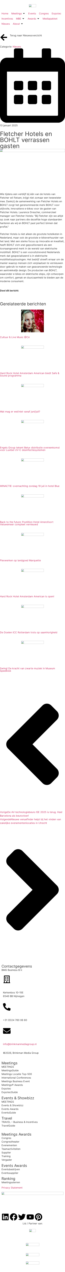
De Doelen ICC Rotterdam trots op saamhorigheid (28, 632)
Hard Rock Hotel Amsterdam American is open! (27, 596)
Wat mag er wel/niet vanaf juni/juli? (20, 411)
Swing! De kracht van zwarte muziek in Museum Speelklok (27, 669)
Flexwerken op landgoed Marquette (20, 560)
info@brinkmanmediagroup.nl (20, 1044)
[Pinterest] (38, 1217)
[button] (18, 13)
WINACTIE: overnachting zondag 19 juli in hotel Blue (29, 485)
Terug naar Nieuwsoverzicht (26, 35)
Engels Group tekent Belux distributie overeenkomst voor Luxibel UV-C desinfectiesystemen (30, 448)
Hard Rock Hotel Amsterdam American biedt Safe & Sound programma (29, 374)
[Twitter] (22, 1217)
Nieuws (17, 46)
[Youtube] (30, 1217)
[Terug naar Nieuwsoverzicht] (4, 37)
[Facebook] (13, 1217)
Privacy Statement (12, 1187)
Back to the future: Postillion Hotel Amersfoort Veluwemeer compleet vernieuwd (26, 523)
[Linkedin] (5, 1217)
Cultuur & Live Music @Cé (15, 337)
